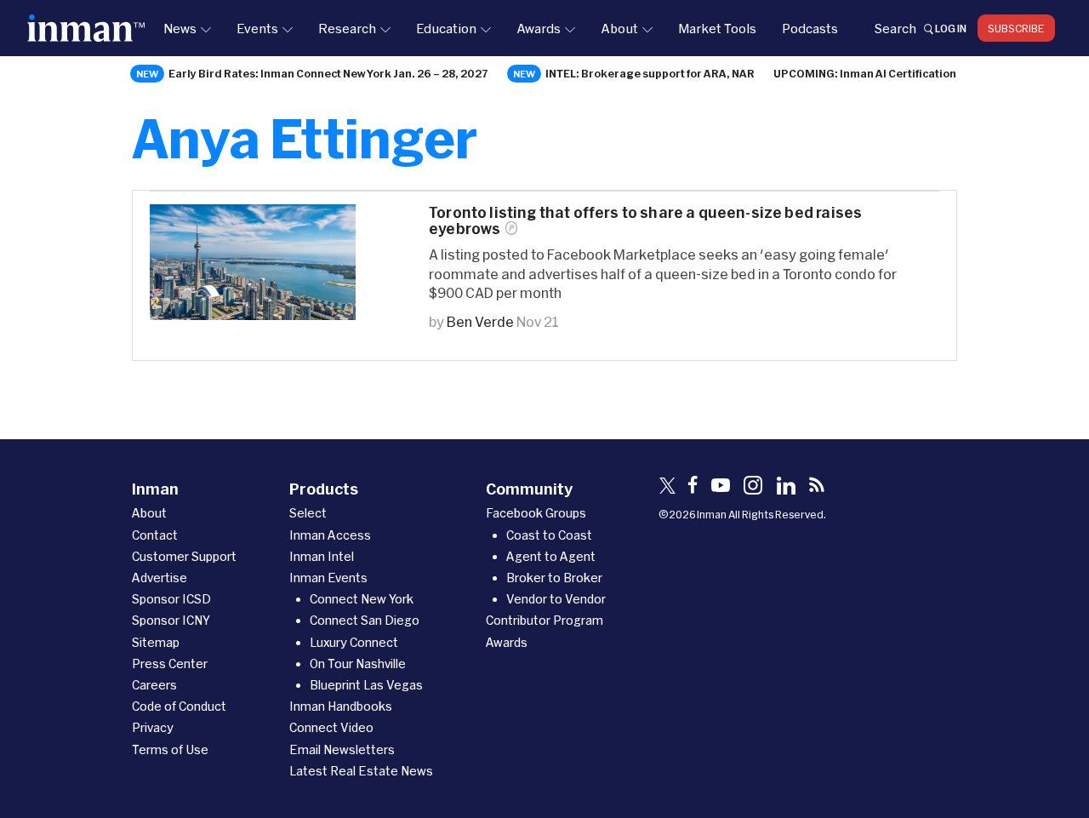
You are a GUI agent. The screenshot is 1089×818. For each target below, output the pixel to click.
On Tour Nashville (358, 663)
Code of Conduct (179, 706)
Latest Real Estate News (361, 771)
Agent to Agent (551, 556)
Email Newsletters (342, 749)
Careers (154, 685)
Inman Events (328, 577)
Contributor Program (544, 620)
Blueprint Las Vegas (366, 685)
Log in (950, 28)
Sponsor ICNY (171, 620)
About (619, 28)
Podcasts (810, 28)
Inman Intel (321, 556)
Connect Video (331, 727)
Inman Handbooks (340, 706)
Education (446, 28)
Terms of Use (170, 749)
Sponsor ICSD (171, 599)
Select (308, 513)
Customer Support (184, 556)
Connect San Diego (364, 620)
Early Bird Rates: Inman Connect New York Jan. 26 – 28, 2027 (328, 73)
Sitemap (156, 642)
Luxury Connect (354, 642)
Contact (155, 535)
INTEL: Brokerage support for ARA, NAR (650, 73)
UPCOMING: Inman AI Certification (864, 73)
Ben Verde (480, 321)
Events (257, 28)
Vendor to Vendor (556, 599)
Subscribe (1016, 28)
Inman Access (330, 535)
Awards (538, 28)
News (180, 28)
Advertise (159, 577)
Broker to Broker (554, 577)
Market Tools (717, 28)
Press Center (170, 663)
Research (347, 28)
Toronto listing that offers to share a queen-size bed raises (645, 220)
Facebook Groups (536, 513)
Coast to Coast (549, 535)
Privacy (153, 727)
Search (895, 28)
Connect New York (361, 599)
